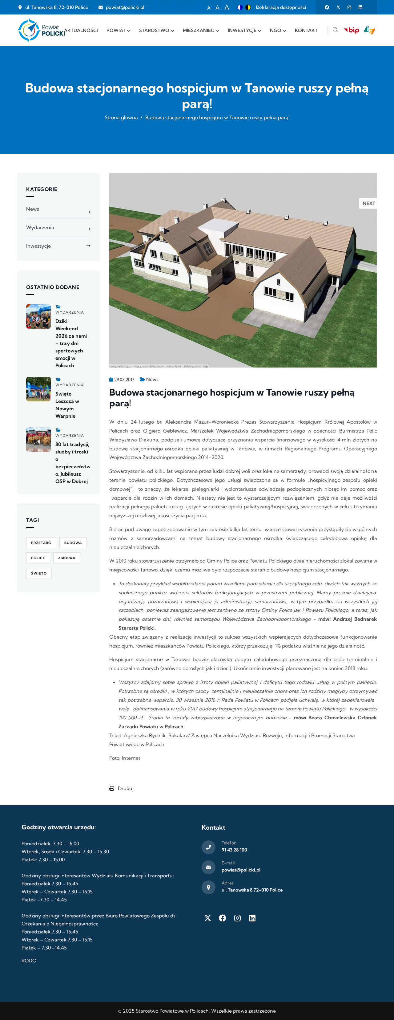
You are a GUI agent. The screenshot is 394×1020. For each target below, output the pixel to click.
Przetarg (41, 543)
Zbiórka (66, 558)
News (152, 379)
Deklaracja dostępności (281, 7)
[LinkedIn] (252, 918)
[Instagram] (237, 918)
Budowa (73, 543)
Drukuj (125, 788)
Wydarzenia (40, 227)
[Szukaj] (335, 30)
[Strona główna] (41, 30)
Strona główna (121, 117)
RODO (29, 960)
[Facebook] (222, 918)
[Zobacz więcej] (38, 316)
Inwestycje (38, 246)
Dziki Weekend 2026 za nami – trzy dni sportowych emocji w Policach (71, 343)
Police (38, 558)
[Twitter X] (208, 918)
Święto (39, 573)
